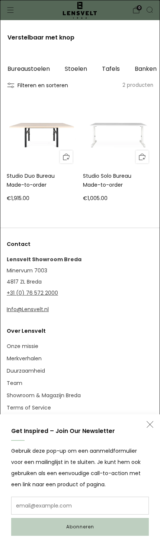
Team (14, 383)
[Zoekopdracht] (149, 9)
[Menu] (10, 10)
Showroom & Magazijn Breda (44, 395)
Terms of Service (29, 407)
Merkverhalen (24, 358)
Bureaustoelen (28, 68)
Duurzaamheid (26, 370)
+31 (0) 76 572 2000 (32, 293)
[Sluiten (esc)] (150, 424)
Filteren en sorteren (42, 85)
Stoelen (76, 68)
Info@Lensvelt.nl (28, 309)
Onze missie (22, 346)
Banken (146, 68)
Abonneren (80, 527)
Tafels (111, 68)
